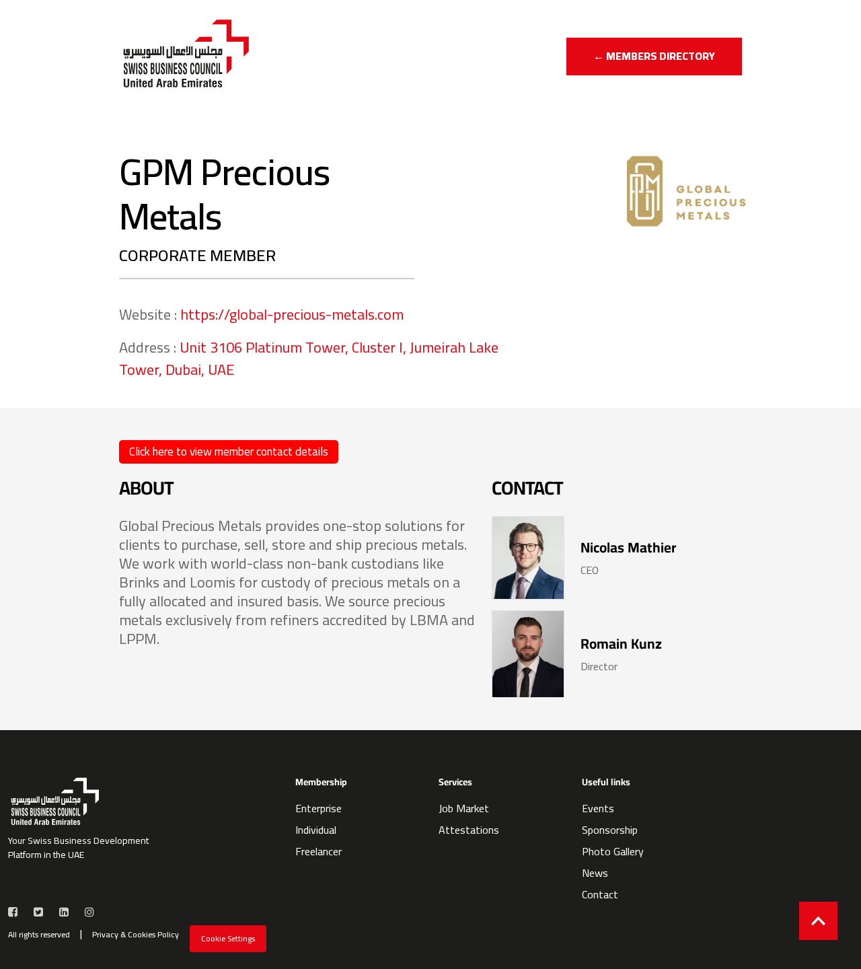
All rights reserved (39, 935)
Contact (600, 894)
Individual (315, 830)
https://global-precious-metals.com (292, 314)
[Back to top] (818, 921)
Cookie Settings (228, 938)
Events (598, 808)
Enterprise (318, 808)
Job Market (464, 808)
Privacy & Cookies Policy (135, 935)
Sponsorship (610, 830)
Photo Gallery (613, 851)
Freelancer (318, 851)
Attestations (469, 830)
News (595, 873)
